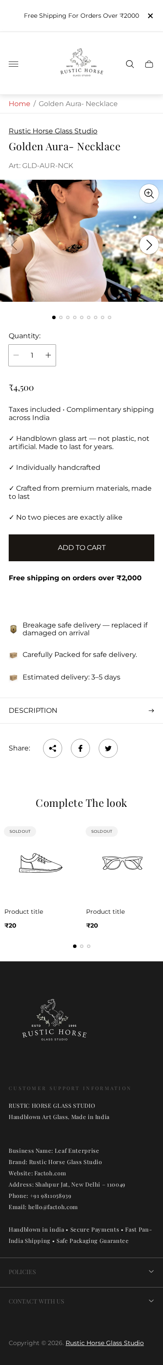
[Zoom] (149, 193)
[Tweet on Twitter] (108, 748)
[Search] (130, 64)
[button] (54, 317)
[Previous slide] (13, 244)
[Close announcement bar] (149, 15)
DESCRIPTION (33, 710)
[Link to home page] (54, 1025)
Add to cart (82, 547)
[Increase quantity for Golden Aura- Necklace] (48, 355)
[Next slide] (149, 244)
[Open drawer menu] (13, 64)
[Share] (52, 748)
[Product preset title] (41, 863)
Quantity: (24, 336)
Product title (23, 911)
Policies (22, 1272)
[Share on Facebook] (80, 748)
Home (19, 104)
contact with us (36, 1301)
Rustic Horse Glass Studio (105, 1343)
